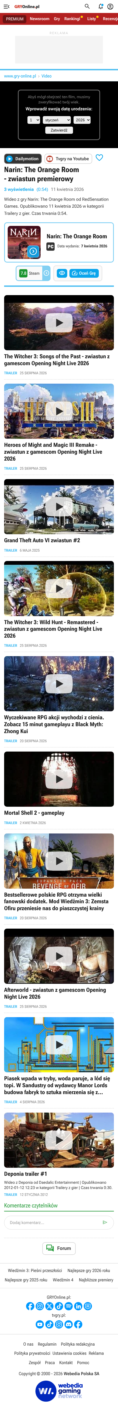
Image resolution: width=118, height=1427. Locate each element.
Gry (57, 18)
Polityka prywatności (32, 1353)
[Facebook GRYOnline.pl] (30, 1306)
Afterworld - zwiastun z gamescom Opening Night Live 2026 (59, 968)
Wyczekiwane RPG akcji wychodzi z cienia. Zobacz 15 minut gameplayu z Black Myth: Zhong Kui (59, 699)
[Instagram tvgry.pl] (59, 1324)
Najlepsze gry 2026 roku (89, 1270)
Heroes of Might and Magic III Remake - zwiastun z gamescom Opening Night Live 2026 (59, 427)
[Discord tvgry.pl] (68, 1324)
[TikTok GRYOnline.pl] (59, 1306)
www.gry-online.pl (20, 76)
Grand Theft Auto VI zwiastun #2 (59, 516)
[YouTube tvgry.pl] (40, 1324)
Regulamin (47, 1344)
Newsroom (39, 18)
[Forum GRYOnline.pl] (88, 1306)
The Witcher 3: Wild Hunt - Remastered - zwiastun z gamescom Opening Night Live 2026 (59, 604)
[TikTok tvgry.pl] (49, 1324)
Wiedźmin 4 (63, 1279)
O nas (28, 1344)
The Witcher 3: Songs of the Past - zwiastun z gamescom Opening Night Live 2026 (59, 335)
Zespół (35, 1362)
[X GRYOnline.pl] (49, 1306)
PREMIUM (15, 19)
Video (46, 76)
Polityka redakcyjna (78, 1344)
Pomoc (83, 1362)
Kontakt (66, 1362)
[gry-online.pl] (27, 6)
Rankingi (72, 18)
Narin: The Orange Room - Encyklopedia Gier (59, 242)
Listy (91, 18)
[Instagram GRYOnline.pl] (40, 1306)
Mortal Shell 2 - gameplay (59, 788)
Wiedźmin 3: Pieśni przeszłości (35, 1270)
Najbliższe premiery (96, 1279)
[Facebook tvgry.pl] (78, 1324)
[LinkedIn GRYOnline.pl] (78, 1306)
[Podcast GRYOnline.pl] (68, 1306)
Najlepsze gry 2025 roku (26, 1279)
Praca (50, 1362)
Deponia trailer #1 (59, 1154)
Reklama (96, 1353)
